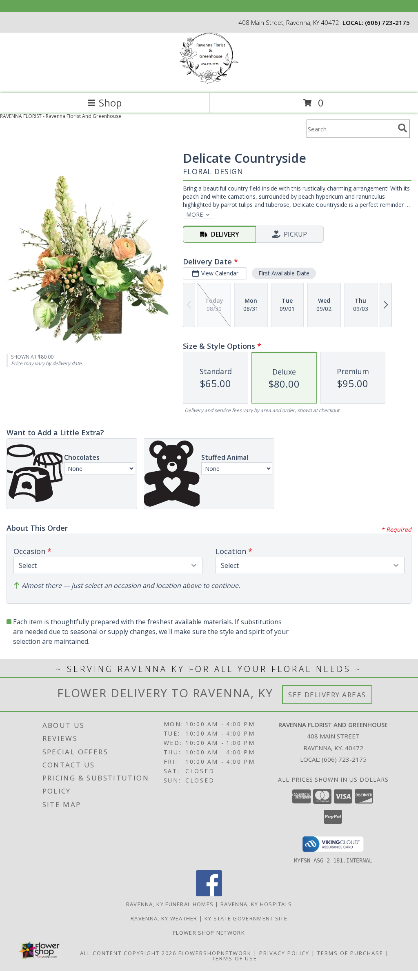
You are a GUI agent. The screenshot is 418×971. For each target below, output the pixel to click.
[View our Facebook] (209, 894)
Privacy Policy (284, 953)
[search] (402, 128)
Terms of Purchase (350, 953)
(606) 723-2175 (387, 22)
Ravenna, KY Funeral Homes (170, 904)
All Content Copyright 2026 (128, 953)
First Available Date (283, 273)
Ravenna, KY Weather (164, 918)
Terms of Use (234, 958)
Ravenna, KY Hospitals (256, 904)
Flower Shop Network (209, 932)
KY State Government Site (246, 918)
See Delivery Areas (327, 694)
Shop (110, 102)
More (194, 214)
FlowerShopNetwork (214, 953)
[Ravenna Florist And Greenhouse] (209, 81)
